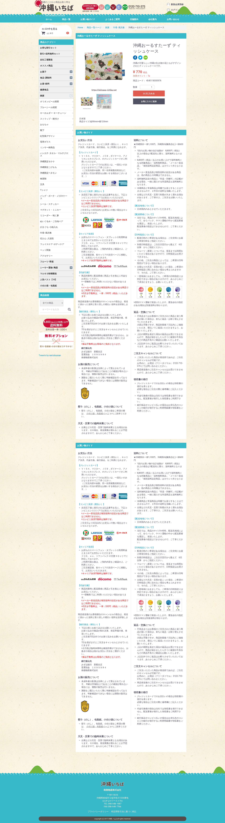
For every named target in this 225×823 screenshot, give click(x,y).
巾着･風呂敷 (46, 233)
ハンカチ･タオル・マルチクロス (54, 154)
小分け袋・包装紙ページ (97, 413)
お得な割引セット (48, 47)
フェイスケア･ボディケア (52, 244)
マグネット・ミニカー (50, 210)
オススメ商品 (46, 65)
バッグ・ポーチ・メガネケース (53, 197)
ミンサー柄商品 (47, 147)
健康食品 (44, 89)
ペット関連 (45, 250)
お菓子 (43, 72)
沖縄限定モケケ (47, 161)
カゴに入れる (149, 93)
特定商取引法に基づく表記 (123, 811)
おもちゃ (44, 124)
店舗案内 (134, 19)
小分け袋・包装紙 (48, 285)
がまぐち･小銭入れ (49, 227)
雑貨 (42, 95)
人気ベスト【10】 (48, 279)
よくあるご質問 (112, 19)
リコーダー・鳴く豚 (49, 215)
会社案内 (152, 19)
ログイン (175, 10)
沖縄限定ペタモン (48, 173)
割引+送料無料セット (50, 53)
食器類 (43, 178)
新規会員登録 (177, 4)
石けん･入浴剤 (47, 238)
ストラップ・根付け (49, 119)
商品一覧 (66, 19)
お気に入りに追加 (149, 101)
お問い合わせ (173, 19)
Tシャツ (44, 190)
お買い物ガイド (87, 19)
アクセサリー (46, 256)
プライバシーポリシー (98, 811)
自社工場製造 (46, 59)
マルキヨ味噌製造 (48, 273)
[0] (43, 33)
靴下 (42, 130)
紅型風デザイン (47, 136)
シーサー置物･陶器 (49, 267)
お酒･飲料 (44, 83)
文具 (42, 184)
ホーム (49, 19)
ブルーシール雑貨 (48, 107)
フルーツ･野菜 (47, 261)
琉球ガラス (45, 142)
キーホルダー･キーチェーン (53, 113)
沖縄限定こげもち (48, 167)
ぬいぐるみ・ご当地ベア (51, 221)
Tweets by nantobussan (50, 355)
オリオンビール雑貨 (49, 101)
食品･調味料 (46, 77)
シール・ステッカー (49, 204)
